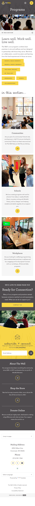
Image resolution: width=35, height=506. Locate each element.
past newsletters (21, 347)
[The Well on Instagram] (13, 463)
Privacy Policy (17, 488)
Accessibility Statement (18, 490)
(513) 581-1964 (17, 458)
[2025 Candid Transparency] (17, 468)
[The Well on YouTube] (22, 463)
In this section (7, 32)
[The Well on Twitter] (17, 463)
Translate (23, 478)
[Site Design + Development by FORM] (17, 495)
